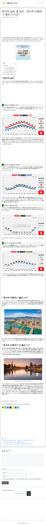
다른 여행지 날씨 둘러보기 (8, 490)
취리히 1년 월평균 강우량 (10, 68)
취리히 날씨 (5, 65)
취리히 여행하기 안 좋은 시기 (9, 74)
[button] (38, 3)
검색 (28, 493)
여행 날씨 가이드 (12, 3)
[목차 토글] (14, 64)
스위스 (5, 438)
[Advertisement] (23, 26)
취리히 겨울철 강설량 (10, 69)
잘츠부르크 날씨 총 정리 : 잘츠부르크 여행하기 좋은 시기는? (17, 443)
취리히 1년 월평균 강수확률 (11, 71)
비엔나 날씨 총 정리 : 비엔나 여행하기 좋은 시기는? (15, 442)
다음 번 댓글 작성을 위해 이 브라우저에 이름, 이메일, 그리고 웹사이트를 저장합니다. (22, 479)
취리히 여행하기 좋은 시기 (9, 72)
